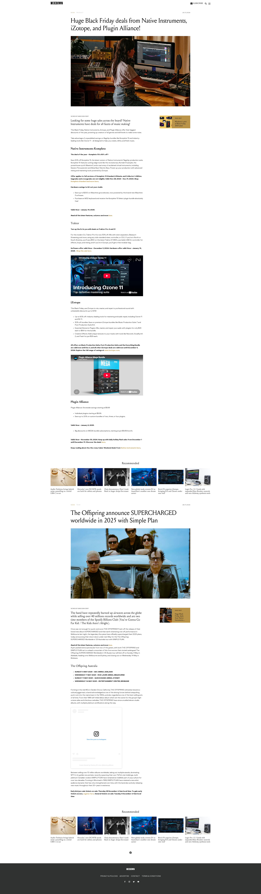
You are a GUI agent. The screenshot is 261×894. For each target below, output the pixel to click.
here (103, 442)
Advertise (124, 876)
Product (79, 12)
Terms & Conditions (151, 876)
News (73, 12)
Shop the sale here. (84, 251)
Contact (135, 876)
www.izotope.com (111, 350)
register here (88, 794)
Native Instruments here (130, 448)
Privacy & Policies (109, 876)
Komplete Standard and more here (84, 181)
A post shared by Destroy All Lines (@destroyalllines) (96, 765)
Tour (78, 505)
